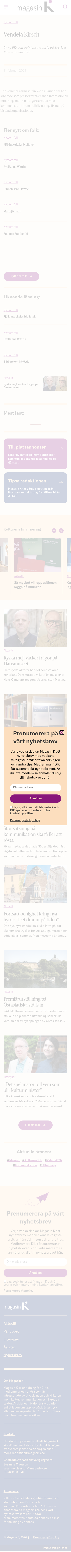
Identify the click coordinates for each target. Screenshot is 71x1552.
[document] (35, 776)
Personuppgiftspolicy (25, 820)
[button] (62, 732)
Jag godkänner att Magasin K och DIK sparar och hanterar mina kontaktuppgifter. (34, 810)
